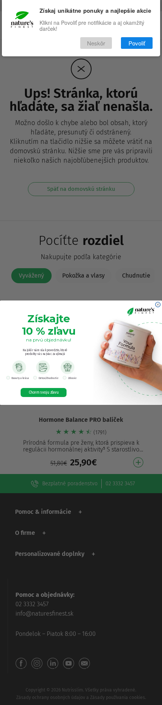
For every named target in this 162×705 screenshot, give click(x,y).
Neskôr (96, 43)
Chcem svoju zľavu (44, 392)
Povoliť (136, 43)
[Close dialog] (157, 304)
